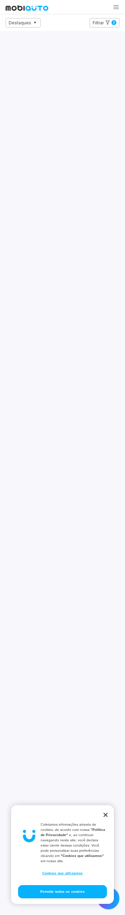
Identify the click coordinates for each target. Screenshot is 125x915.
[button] (116, 7)
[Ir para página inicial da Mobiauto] (27, 8)
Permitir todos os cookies (62, 891)
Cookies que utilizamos (62, 873)
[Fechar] (105, 815)
